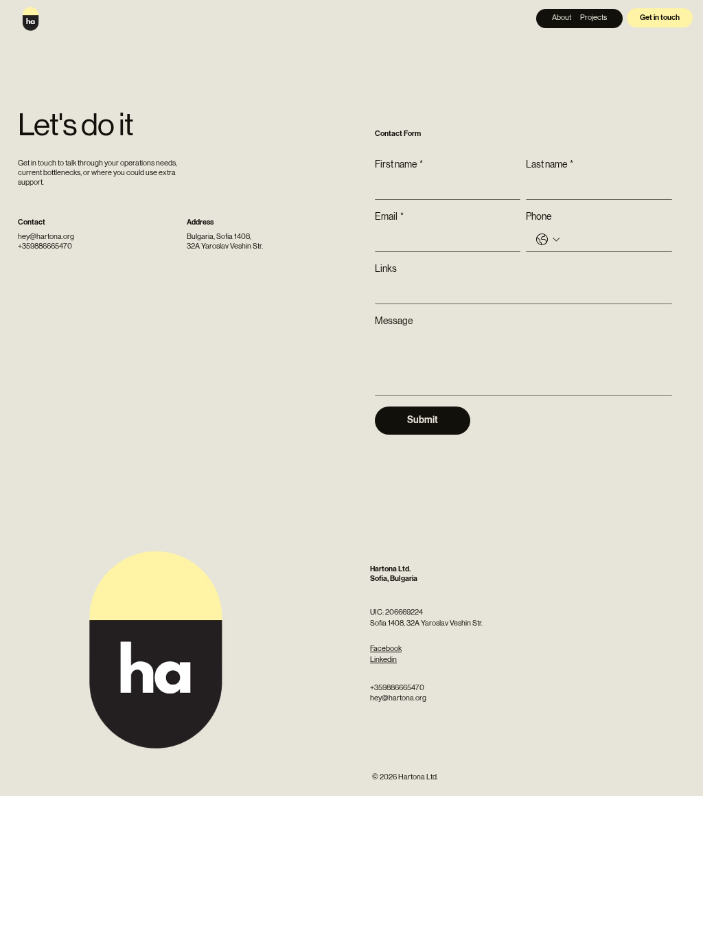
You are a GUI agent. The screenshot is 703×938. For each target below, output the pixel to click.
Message (394, 320)
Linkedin (383, 659)
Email (389, 216)
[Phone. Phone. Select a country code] (548, 239)
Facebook (386, 648)
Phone (538, 216)
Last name (549, 164)
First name (399, 164)
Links (386, 268)
